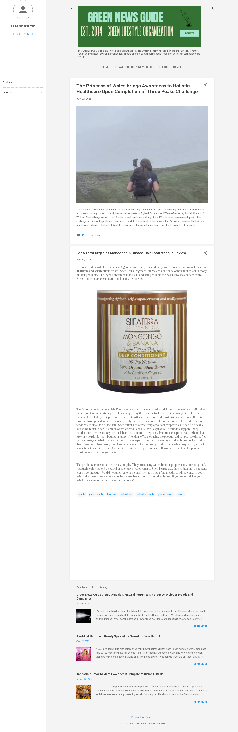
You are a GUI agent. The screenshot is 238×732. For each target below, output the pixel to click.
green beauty (96, 494)
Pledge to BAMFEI (170, 67)
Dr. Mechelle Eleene (23, 26)
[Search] (212, 9)
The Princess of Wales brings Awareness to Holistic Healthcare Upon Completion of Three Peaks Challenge (137, 88)
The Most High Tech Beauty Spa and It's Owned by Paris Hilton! (118, 636)
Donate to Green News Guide (134, 67)
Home (105, 67)
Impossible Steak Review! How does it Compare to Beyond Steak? (120, 674)
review (181, 494)
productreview (165, 494)
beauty (81, 494)
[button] (206, 85)
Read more (200, 626)
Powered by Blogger (142, 717)
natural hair (126, 494)
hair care (111, 494)
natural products (145, 494)
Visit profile (23, 34)
